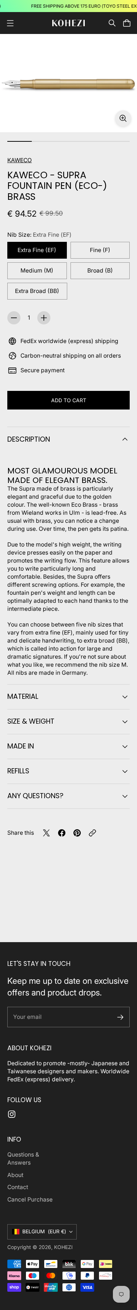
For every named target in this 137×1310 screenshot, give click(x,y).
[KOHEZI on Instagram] (11, 1114)
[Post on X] (46, 832)
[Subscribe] (120, 1017)
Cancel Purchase (30, 1199)
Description (28, 439)
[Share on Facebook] (61, 832)
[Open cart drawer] (126, 23)
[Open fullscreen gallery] (123, 118)
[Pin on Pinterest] (77, 832)
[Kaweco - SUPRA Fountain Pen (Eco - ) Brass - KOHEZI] (68, 83)
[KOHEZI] (68, 23)
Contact (17, 1187)
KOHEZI (63, 1247)
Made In (20, 746)
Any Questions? (35, 796)
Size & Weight (30, 721)
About (15, 1175)
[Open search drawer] (112, 23)
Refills (18, 771)
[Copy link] (92, 832)
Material (22, 696)
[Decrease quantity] (13, 317)
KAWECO (19, 160)
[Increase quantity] (43, 317)
